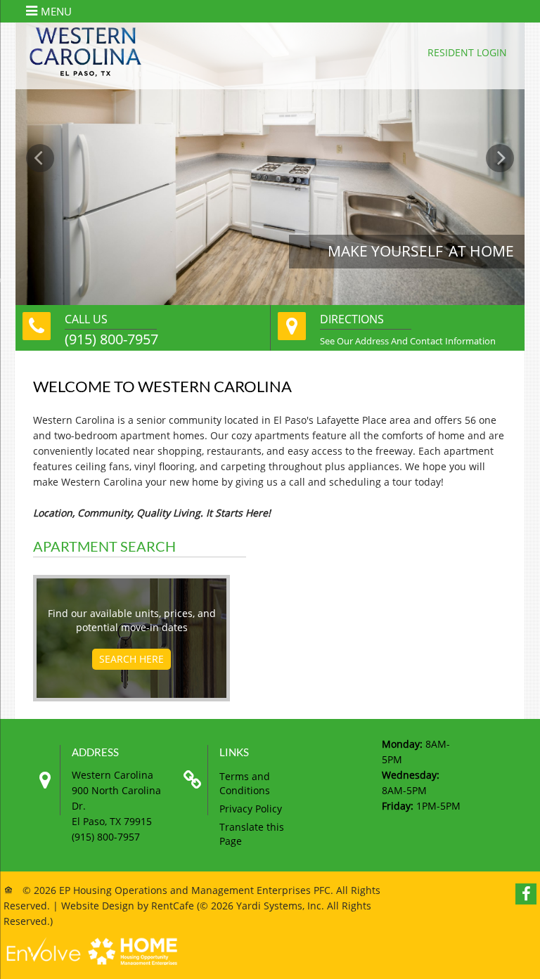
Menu (56, 11)
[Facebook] (525, 894)
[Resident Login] (467, 52)
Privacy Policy (250, 808)
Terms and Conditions (244, 783)
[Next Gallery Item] (500, 158)
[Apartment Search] (131, 659)
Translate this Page (251, 834)
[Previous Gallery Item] (40, 158)
